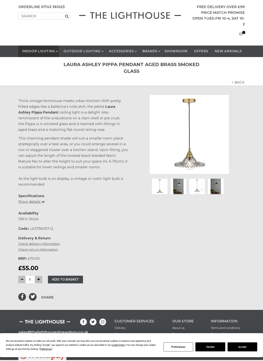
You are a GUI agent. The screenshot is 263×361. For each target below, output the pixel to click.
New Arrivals (228, 51)
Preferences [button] (46, 349)
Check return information (38, 249)
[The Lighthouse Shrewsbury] (131, 14)
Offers (201, 51)
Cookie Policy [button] (118, 345)
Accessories (121, 51)
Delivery (120, 328)
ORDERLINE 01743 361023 (41, 7)
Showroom (176, 51)
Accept (242, 347)
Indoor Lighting (38, 51)
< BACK (238, 82)
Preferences (178, 347)
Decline (210, 347)
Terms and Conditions (225, 328)
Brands (149, 51)
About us (178, 328)
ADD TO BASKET (65, 279)
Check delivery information (39, 244)
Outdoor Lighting (82, 51)
